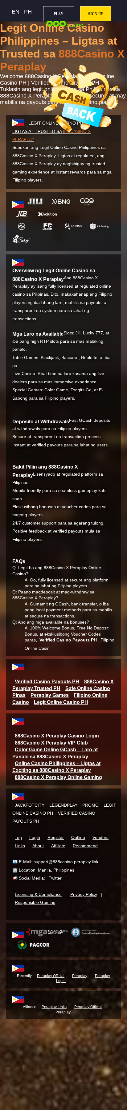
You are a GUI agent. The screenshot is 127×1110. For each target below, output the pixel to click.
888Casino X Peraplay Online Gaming (58, 777)
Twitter (55, 878)
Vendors (100, 837)
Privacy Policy (83, 894)
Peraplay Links (54, 1007)
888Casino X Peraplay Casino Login (57, 735)
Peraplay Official (50, 976)
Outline (78, 837)
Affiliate (58, 845)
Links (20, 845)
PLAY (58, 13)
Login (34, 837)
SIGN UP (95, 13)
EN (15, 12)
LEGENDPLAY (63, 805)
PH (28, 12)
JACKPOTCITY (29, 805)
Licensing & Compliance (38, 894)
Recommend (85, 845)
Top (18, 837)
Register (55, 837)
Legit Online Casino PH (61, 702)
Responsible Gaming (35, 902)
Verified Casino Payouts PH (68, 639)
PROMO (90, 805)
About (38, 845)
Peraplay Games (50, 695)
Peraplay (79, 976)
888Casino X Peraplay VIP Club (51, 742)
